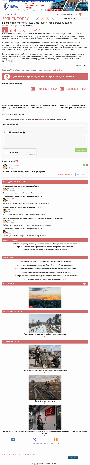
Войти (15, 14)
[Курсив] (7, 132)
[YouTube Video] (23, 132)
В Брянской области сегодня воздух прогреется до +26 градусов (47, 261)
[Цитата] (21, 132)
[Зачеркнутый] (13, 132)
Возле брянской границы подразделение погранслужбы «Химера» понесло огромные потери (45, 244)
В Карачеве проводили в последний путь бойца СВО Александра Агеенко (47, 265)
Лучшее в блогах (11, 342)
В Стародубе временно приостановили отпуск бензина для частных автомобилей (47, 268)
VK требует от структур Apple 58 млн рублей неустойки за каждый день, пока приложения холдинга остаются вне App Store (45, 432)
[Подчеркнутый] (10, 132)
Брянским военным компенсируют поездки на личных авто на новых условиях (47, 276)
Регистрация (7, 14)
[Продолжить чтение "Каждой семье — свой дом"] (45, 387)
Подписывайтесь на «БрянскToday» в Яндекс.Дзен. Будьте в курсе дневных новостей (42, 77)
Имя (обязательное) (10, 124)
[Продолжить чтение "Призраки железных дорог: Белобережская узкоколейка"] (45, 323)
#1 (18, 165)
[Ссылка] (18, 132)
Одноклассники (56, 439)
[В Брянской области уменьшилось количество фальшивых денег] (45, 29)
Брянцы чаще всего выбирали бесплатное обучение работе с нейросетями (45, 247)
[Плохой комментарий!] (87, 165)
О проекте (17, 455)
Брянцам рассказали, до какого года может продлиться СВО (45, 249)
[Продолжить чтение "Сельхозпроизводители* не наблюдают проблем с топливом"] (45, 357)
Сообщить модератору (65, 174)
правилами (42, 119)
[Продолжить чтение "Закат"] (45, 297)
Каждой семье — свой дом (45, 401)
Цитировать (81, 175)
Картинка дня (9, 284)
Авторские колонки (12, 311)
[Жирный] (4, 132)
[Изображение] (15, 132)
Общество (7, 26)
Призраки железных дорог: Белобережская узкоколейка (45, 334)
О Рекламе (6, 455)
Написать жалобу (31, 455)
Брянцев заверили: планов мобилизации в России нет (47, 279)
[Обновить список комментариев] (16, 161)
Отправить (81, 150)
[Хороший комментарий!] (84, 165)
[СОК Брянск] (45, 5)
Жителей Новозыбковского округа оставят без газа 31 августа (47, 272)
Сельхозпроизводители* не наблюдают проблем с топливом (45, 370)
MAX (34, 439)
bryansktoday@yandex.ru (54, 70)
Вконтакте (13, 439)
